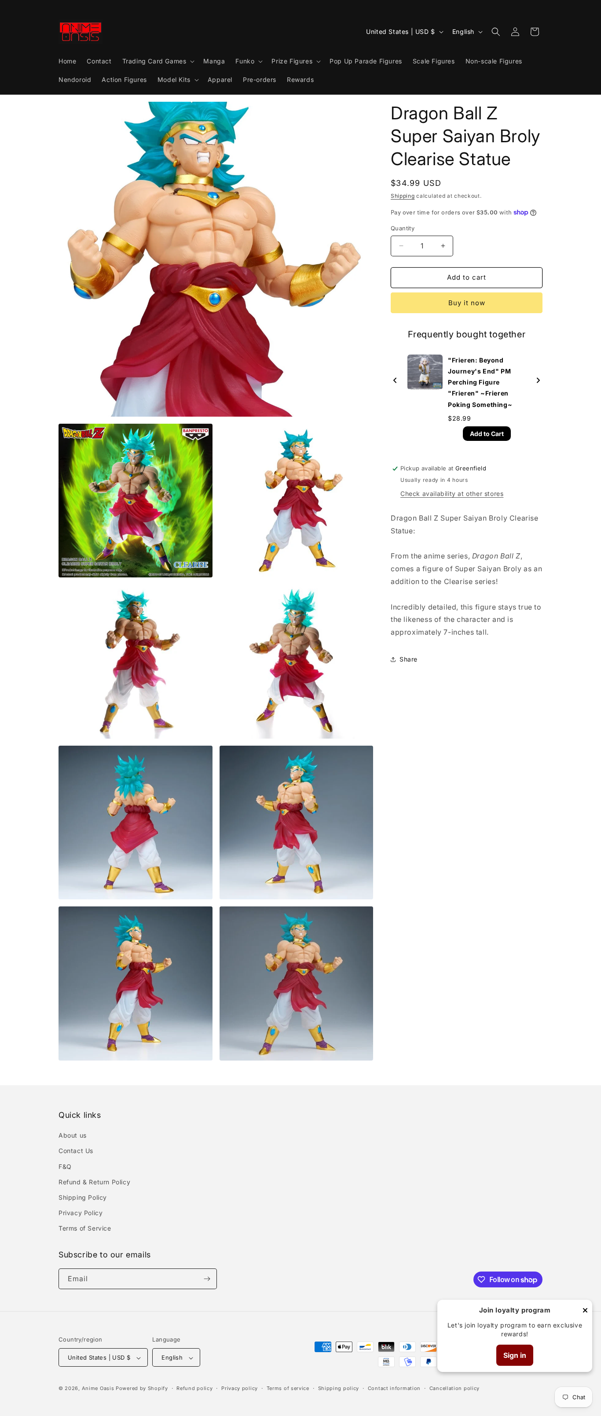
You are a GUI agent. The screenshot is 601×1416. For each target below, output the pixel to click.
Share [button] (408, 659)
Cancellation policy (454, 1388)
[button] (157, 61)
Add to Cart (487, 433)
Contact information (394, 1388)
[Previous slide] (395, 381)
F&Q (65, 1166)
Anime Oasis (98, 1389)
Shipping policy (338, 1388)
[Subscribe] (206, 1278)
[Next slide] (538, 381)
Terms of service (288, 1388)
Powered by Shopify (142, 1389)
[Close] (585, 1311)
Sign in (514, 1355)
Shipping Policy (83, 1197)
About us (73, 1135)
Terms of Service (85, 1228)
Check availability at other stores (451, 493)
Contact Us (76, 1151)
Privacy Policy (81, 1212)
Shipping (403, 195)
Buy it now (466, 303)
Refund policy (194, 1388)
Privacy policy (239, 1388)
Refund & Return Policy (94, 1182)
